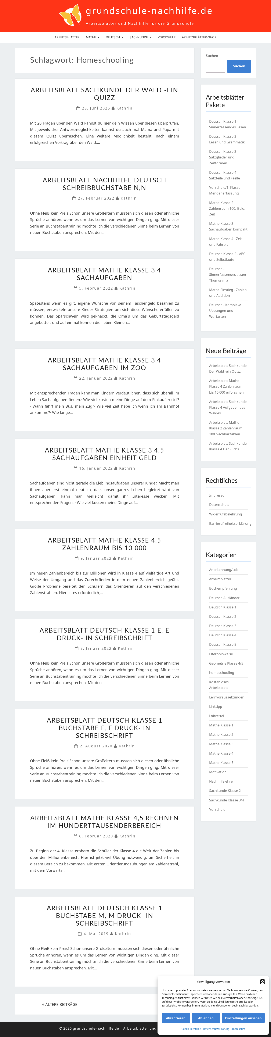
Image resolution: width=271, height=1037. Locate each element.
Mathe (91, 37)
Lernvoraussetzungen (226, 697)
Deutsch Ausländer (224, 598)
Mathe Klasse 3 (221, 744)
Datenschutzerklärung (216, 1029)
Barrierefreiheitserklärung (230, 523)
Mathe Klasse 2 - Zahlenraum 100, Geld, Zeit (227, 208)
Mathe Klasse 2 (221, 734)
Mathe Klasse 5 (221, 762)
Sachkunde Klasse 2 (225, 790)
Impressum (238, 1029)
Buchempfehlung (223, 588)
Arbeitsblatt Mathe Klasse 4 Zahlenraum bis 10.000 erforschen (226, 386)
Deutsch (113, 37)
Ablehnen (206, 1018)
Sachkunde (139, 37)
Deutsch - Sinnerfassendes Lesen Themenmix (227, 275)
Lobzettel (216, 716)
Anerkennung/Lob (223, 569)
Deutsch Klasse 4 (222, 635)
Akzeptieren (175, 1018)
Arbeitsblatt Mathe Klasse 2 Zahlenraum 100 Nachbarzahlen (225, 428)
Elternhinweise (221, 654)
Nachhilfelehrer (221, 781)
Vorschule (167, 37)
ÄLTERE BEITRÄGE (60, 1004)
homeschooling (221, 672)
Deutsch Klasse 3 (222, 625)
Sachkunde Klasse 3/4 (226, 800)
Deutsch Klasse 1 (222, 607)
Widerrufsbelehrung (225, 514)
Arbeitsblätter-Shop (199, 37)
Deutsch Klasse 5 (222, 644)
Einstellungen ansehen (243, 1018)
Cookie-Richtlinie (191, 1029)
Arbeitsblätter (67, 37)
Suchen (212, 55)
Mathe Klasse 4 (221, 753)
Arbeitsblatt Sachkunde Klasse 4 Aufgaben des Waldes (228, 407)
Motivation (218, 772)
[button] (262, 982)
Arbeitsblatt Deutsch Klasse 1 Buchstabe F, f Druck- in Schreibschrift (104, 728)
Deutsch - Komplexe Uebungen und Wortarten (225, 311)
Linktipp (215, 706)
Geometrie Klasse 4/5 (226, 663)
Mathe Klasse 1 (221, 725)
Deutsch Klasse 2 (222, 616)
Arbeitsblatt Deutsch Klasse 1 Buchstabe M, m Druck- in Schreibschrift (104, 916)
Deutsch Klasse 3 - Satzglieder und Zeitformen (223, 157)
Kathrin (124, 108)
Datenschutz (219, 504)
